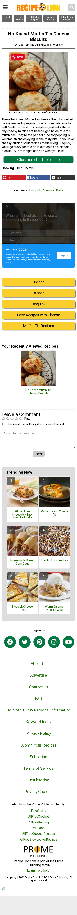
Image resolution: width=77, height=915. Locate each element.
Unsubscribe (38, 780)
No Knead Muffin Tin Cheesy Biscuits (38, 392)
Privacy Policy (38, 733)
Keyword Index (39, 721)
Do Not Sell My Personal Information (39, 710)
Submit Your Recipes (38, 745)
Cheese (38, 282)
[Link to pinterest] (39, 642)
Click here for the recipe (38, 159)
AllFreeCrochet (38, 816)
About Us (38, 663)
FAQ (38, 698)
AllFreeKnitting (38, 822)
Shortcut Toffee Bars (54, 560)
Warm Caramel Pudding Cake (54, 608)
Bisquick (38, 304)
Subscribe (38, 756)
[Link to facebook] (10, 642)
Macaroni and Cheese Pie (55, 513)
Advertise (38, 675)
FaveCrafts (38, 811)
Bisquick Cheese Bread (22, 608)
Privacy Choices (38, 791)
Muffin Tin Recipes (38, 325)
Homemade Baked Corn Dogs (22, 562)
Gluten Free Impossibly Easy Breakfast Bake (22, 514)
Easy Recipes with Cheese (38, 315)
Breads (38, 293)
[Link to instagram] (54, 642)
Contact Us (38, 687)
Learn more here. (38, 870)
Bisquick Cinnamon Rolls (46, 190)
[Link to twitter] (25, 642)
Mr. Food (39, 828)
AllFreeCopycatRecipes (38, 834)
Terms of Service (38, 768)
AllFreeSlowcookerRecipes (38, 839)
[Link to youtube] (68, 642)
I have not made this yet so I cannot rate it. (35, 424)
